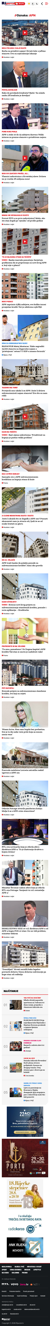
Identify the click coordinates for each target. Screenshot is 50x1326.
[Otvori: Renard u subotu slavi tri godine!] (16, 1046)
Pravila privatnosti (28, 1291)
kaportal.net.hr (6, 1309)
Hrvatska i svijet (8, 57)
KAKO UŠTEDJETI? (9, 601)
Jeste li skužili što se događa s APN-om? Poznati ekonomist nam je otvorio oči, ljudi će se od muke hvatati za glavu (25, 521)
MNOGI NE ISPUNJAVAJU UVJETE (15, 215)
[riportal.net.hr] (6, 1319)
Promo (5, 483)
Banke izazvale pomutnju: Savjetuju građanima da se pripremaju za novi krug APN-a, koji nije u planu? (24, 263)
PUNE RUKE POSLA (9, 131)
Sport (4, 1269)
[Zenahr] (24, 1284)
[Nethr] (35, 1284)
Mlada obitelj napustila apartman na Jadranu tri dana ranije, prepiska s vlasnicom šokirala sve (34, 1003)
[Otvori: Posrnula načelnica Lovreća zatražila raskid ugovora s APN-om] (25, 755)
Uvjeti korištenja (22, 1296)
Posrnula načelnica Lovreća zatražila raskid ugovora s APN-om (23, 771)
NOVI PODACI (7, 301)
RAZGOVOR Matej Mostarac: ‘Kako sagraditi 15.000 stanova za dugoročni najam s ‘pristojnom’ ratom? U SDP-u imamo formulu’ (23, 349)
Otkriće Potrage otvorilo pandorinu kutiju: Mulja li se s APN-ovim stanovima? (22, 809)
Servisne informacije (8, 1296)
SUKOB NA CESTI (29, 1058)
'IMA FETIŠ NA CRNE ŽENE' (32, 998)
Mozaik (27, 1269)
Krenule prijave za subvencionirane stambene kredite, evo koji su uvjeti (24, 692)
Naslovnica (7, 1266)
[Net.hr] (5, 1284)
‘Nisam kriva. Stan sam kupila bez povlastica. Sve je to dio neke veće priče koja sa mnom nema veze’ (23, 732)
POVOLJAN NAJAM (9, 89)
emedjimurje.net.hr (7, 1305)
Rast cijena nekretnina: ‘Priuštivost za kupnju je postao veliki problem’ (23, 436)
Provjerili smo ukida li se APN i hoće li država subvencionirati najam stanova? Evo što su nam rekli (24, 393)
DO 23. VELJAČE (8, 560)
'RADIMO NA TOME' (10, 387)
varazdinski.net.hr (21, 1305)
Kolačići (4, 1291)
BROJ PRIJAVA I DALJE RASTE (14, 48)
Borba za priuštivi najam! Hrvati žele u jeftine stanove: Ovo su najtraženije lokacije (24, 52)
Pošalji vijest (34, 1296)
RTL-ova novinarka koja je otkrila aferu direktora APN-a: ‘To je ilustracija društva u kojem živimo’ (22, 849)
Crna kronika (29, 1076)
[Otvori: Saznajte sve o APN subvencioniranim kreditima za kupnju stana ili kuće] (25, 458)
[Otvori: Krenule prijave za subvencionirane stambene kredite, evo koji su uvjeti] (25, 673)
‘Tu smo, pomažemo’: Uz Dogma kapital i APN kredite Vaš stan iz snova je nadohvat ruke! (23, 650)
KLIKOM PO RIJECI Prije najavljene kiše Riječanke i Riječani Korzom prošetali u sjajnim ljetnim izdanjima (35, 1025)
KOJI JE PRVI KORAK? (11, 474)
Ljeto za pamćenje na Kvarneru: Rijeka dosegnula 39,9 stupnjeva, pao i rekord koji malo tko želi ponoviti (34, 1092)
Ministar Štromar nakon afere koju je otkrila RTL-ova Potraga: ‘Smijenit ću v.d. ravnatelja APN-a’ (23, 890)
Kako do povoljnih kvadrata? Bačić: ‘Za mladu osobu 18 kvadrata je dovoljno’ (23, 94)
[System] (33, 3)
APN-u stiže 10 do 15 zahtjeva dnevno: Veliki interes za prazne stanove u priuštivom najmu (24, 135)
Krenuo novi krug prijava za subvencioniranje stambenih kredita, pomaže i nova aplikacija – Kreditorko (24, 607)
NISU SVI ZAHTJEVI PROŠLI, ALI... (15, 173)
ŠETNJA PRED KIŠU (30, 1018)
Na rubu (5, 1273)
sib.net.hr (32, 1305)
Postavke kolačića (14, 1291)
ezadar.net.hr (17, 1309)
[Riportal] (9, 3)
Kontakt (43, 1296)
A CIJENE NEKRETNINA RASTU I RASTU (17, 515)
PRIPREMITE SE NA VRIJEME (13, 646)
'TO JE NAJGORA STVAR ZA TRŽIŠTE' (16, 257)
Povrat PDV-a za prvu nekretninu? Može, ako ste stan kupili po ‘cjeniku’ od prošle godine (23, 219)
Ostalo (27, 1010)
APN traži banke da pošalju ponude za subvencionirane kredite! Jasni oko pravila (22, 564)
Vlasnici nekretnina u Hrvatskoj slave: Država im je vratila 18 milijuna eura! (24, 177)
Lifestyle (28, 1051)
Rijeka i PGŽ (7, 355)
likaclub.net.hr (14, 1314)
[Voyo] (14, 1284)
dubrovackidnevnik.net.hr (32, 1309)
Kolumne (15, 1273)
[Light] (29, 3)
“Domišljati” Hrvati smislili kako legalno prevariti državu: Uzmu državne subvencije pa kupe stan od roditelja (24, 972)
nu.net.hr (4, 1314)
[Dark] (37, 3)
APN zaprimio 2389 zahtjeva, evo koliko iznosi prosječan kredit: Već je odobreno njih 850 (24, 305)
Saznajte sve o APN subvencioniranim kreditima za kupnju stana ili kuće (20, 478)
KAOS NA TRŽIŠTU (9, 432)
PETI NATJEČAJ (8, 688)
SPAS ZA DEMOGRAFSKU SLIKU (14, 343)
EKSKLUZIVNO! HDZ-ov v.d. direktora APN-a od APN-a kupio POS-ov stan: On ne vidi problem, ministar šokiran (25, 931)
